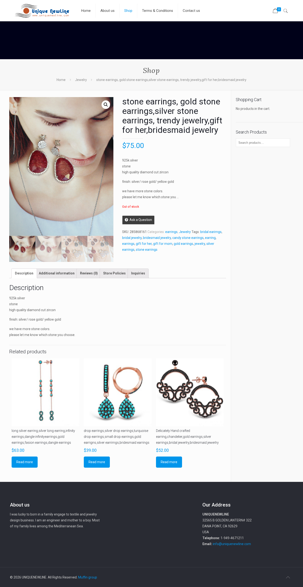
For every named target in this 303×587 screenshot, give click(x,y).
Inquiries (138, 273)
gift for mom (162, 244)
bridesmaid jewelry (157, 238)
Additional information (57, 273)
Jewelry (81, 80)
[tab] (24, 273)
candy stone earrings (188, 238)
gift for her (144, 244)
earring (210, 238)
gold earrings (183, 244)
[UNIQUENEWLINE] (42, 10)
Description (24, 273)
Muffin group (87, 577)
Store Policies (114, 273)
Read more (24, 462)
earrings (171, 232)
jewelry (200, 244)
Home (61, 80)
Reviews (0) (89, 273)
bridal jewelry (132, 238)
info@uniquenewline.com (232, 544)
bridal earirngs (211, 232)
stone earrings (146, 249)
